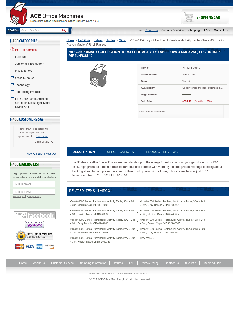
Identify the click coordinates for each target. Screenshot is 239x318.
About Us (151, 30)
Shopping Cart (212, 263)
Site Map (190, 263)
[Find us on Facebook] (35, 215)
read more (42, 136)
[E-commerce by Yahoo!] (35, 224)
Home (139, 30)
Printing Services (26, 49)
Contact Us (221, 30)
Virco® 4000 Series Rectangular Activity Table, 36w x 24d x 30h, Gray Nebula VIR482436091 (172, 203)
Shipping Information (93, 263)
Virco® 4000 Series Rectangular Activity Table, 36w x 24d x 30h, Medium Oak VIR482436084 (102, 203)
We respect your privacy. (27, 196)
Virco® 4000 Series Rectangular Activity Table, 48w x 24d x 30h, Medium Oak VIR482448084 (172, 212)
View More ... (147, 238)
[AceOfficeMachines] (63, 13)
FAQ (207, 30)
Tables (98, 40)
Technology (22, 85)
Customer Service (172, 30)
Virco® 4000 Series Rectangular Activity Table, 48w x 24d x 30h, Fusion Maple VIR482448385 (172, 221)
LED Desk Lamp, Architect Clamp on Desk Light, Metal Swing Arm (32, 102)
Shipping (194, 30)
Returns (118, 263)
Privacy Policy (149, 263)
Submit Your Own (47, 153)
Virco (122, 40)
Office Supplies (24, 78)
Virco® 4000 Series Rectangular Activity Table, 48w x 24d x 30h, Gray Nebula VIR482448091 (102, 221)
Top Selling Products (28, 92)
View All (31, 153)
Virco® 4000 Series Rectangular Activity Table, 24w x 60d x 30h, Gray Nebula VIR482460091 (172, 230)
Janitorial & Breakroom (29, 63)
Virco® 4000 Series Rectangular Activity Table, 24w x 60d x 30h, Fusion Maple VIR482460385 (102, 239)
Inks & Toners (23, 70)
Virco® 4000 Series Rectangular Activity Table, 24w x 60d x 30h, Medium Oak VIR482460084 (102, 230)
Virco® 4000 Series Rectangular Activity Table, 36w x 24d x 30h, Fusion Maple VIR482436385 (102, 212)
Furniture (21, 56)
